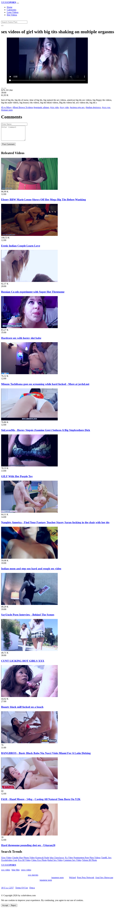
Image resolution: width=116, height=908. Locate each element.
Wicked (72, 877)
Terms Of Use (21, 888)
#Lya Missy (6, 107)
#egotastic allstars (41, 107)
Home (9, 7)
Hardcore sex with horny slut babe (21, 338)
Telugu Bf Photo (89, 860)
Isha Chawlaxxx (57, 857)
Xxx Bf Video (24, 860)
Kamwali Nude (42, 857)
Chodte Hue (17, 857)
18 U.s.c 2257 (7, 888)
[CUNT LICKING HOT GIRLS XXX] (29, 650)
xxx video (5, 870)
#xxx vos (106, 107)
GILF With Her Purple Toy (17, 476)
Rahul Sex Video (55, 860)
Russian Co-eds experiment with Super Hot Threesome (32, 291)
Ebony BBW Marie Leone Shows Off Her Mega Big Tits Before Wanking (43, 199)
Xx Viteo (69, 857)
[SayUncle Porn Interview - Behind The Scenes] (29, 604)
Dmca (32, 888)
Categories (11, 10)
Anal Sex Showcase (104, 877)
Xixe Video (6, 857)
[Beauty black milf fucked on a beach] (29, 696)
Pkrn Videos (95, 857)
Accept (5, 905)
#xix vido (54, 107)
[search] (2, 25)
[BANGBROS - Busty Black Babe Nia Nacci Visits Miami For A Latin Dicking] (29, 742)
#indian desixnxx (93, 107)
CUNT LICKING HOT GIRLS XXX (22, 660)
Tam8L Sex (106, 857)
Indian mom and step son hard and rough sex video (31, 568)
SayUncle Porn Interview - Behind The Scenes (27, 614)
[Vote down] (5, 88)
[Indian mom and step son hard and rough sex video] (29, 558)
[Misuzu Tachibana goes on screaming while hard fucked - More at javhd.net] (29, 373)
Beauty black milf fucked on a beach (22, 706)
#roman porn (7, 110)
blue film (16, 870)
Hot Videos (12, 15)
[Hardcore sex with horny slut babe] (29, 327)
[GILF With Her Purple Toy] (29, 465)
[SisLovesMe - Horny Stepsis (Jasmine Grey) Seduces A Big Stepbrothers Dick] (29, 419)
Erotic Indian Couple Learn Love (20, 245)
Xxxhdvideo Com (9, 860)
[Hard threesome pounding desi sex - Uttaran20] (29, 835)
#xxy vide (64, 107)
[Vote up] (2, 88)
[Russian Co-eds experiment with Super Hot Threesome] (29, 281)
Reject (13, 905)
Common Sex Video (72, 860)
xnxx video (26, 870)
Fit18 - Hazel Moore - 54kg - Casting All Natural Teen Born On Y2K (40, 799)
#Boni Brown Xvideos (23, 107)
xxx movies (33, 875)
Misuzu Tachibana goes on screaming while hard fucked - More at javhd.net (45, 384)
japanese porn (57, 877)
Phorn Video (29, 857)
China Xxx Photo (39, 860)
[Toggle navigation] (18, 3)
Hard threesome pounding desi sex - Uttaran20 (28, 845)
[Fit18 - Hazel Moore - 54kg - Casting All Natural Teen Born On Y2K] (29, 788)
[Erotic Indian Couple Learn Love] (29, 235)
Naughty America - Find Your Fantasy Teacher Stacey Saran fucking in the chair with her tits (55, 522)
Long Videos (12, 12)
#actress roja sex (77, 107)
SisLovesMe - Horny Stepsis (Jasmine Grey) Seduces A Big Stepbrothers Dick (45, 430)
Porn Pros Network (85, 877)
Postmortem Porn (81, 857)
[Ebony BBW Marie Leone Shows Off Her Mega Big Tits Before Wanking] (29, 189)
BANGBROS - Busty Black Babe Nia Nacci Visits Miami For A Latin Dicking (46, 753)
